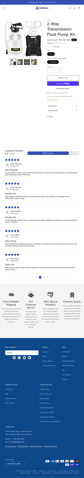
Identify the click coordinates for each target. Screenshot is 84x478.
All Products (66, 351)
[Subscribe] (36, 352)
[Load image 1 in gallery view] (13, 62)
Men (63, 370)
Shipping (50, 43)
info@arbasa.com (17, 442)
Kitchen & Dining (68, 365)
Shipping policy (74, 470)
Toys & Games (48, 361)
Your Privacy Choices (47, 417)
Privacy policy (53, 470)
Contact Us (9, 389)
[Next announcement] (80, 2)
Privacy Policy (45, 389)
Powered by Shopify (31, 470)
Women (64, 379)
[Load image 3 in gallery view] (27, 62)
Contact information (25, 472)
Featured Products (49, 365)
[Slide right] (39, 62)
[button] (4, 8)
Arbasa (23, 470)
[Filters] (72, 153)
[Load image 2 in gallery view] (20, 62)
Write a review (48, 153)
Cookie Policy (44, 403)
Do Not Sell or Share (47, 412)
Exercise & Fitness (68, 361)
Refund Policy (45, 398)
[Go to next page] (47, 277)
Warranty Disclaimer (47, 407)
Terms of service (63, 470)
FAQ (6, 394)
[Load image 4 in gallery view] (34, 62)
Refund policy (43, 470)
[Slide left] (7, 62)
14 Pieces (53, 62)
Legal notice (36, 472)
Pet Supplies (66, 374)
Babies (64, 356)
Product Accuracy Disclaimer (50, 421)
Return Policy (10, 403)
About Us (46, 351)
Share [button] (51, 116)
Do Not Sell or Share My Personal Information (66, 472)
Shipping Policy (10, 398)
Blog (44, 356)
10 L (51, 54)
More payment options (63, 88)
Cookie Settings (46, 472)
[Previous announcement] (4, 2)
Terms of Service (46, 394)
